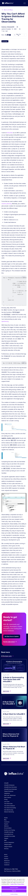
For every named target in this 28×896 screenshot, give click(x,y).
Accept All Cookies (14, 887)
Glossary (6, 848)
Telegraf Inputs (7, 844)
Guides (6, 818)
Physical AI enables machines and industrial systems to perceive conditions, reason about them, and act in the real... (13, 753)
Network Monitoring (9, 812)
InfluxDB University (8, 832)
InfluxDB (6, 783)
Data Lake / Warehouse (10, 795)
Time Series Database (9, 806)
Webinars (6, 826)
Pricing (5, 799)
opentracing (4, 321)
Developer (5, 41)
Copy (24, 277)
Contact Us (7, 863)
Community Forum (8, 834)
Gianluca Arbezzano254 (7, 27)
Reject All (14, 891)
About (5, 854)
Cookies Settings (14, 894)
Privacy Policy (20, 884)
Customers (6, 822)
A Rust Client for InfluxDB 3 (14, 714)
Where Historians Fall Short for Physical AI (14, 747)
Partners (6, 858)
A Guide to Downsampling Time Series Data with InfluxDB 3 (13, 679)
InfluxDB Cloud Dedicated (10, 789)
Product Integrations (9, 842)
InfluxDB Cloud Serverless (10, 787)
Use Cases (6, 801)
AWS (5, 840)
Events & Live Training (9, 830)
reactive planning (6, 204)
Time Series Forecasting (10, 808)
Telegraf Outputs (8, 846)
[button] (24, 3)
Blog (5, 820)
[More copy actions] (24, 35)
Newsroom (7, 860)
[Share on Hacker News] (10, 35)
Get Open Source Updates (12, 636)
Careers (6, 856)
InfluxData (10, 133)
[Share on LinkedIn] (8, 35)
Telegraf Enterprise (8, 791)
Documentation (8, 828)
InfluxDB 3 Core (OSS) (9, 836)
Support (6, 824)
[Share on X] (5, 34)
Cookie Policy (13, 884)
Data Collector (7, 797)
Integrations (7, 793)
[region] (14, 886)
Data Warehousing (8, 810)
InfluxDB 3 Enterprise (9, 785)
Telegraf (6, 838)
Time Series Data (8, 803)
